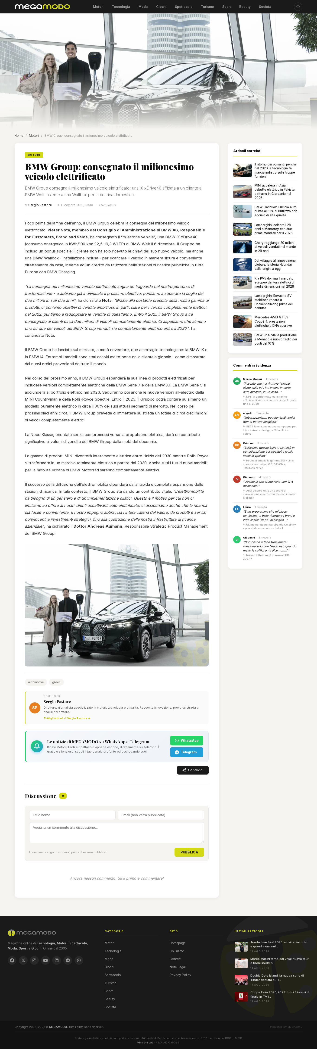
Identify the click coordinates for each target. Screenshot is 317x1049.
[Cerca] (298, 7)
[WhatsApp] (78, 960)
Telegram (189, 752)
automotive (36, 682)
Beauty (245, 7)
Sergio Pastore (40, 205)
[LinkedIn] (56, 960)
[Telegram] (67, 960)
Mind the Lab (145, 1042)
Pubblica (189, 852)
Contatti (175, 959)
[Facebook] (12, 960)
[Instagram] (34, 960)
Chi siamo (177, 951)
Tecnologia (121, 7)
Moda (143, 7)
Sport (226, 7)
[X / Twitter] (23, 960)
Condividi (196, 770)
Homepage (178, 943)
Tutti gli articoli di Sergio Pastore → (67, 718)
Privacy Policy (180, 975)
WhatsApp (190, 740)
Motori (98, 7)
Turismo (207, 7)
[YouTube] (45, 960)
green (56, 682)
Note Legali (178, 967)
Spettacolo (184, 7)
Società (265, 7)
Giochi (161, 7)
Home (19, 135)
